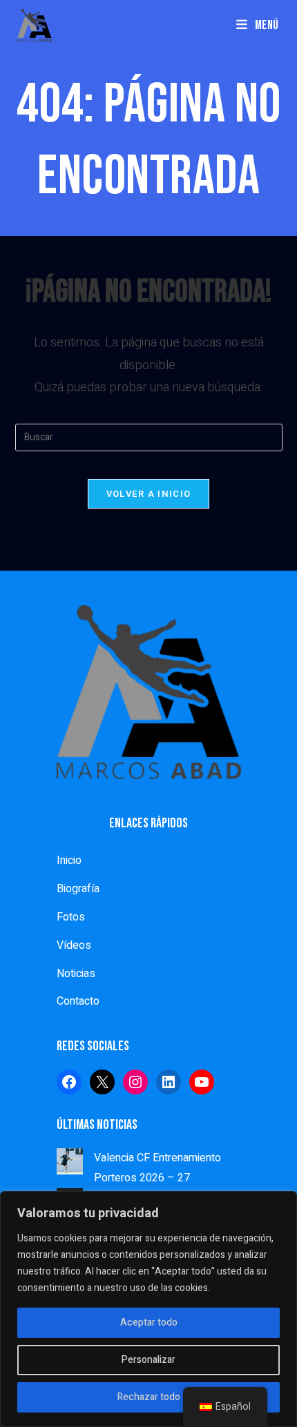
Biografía (78, 888)
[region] (148, 1309)
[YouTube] (201, 1082)
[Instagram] (135, 1082)
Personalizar (148, 1359)
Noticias (76, 973)
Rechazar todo (148, 1397)
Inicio (69, 860)
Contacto (78, 1001)
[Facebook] (69, 1082)
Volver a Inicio (148, 493)
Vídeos (74, 945)
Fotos (71, 917)
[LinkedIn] (168, 1082)
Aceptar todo (149, 1322)
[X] (102, 1082)
